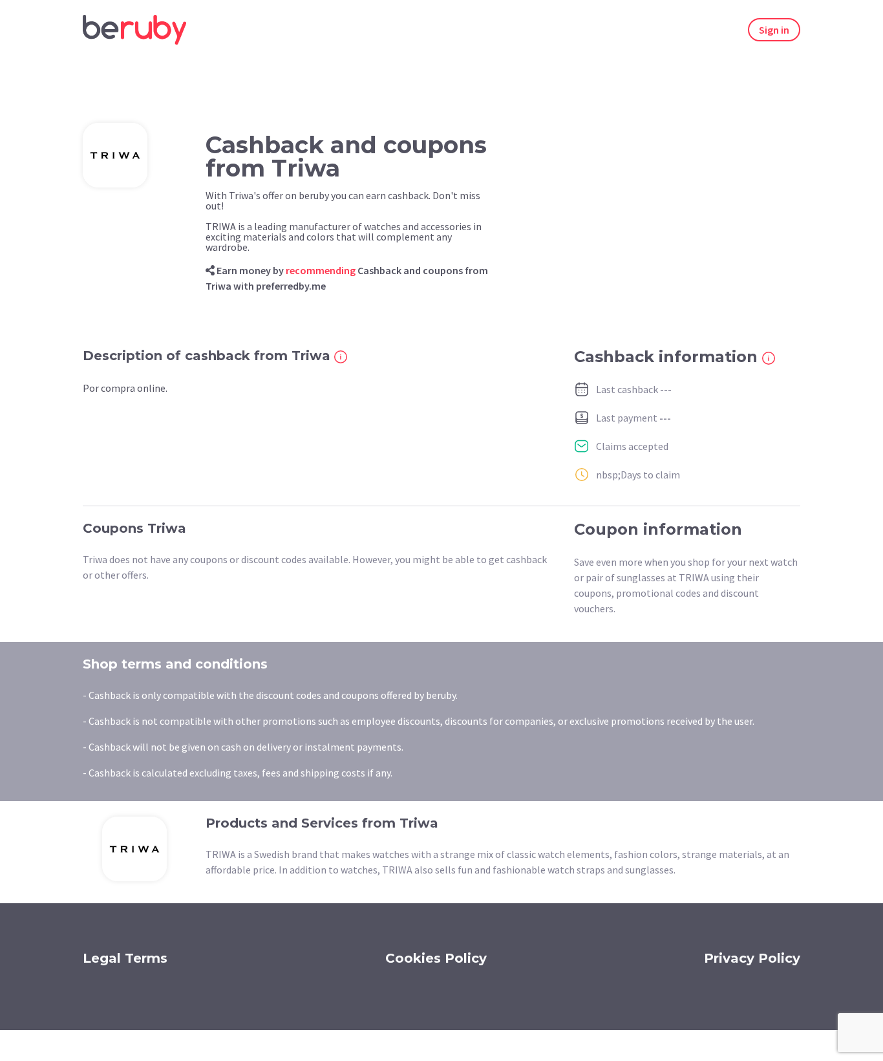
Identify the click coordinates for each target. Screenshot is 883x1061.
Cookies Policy (436, 958)
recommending (321, 270)
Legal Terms (125, 958)
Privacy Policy (752, 958)
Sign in (774, 29)
